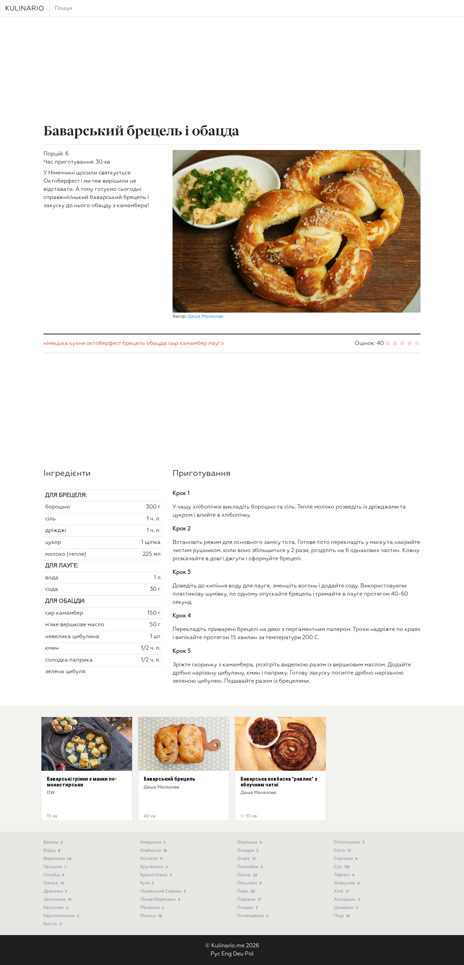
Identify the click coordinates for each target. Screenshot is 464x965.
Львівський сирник (162, 891)
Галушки (54, 867)
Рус (215, 954)
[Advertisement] (232, 71)
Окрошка (249, 842)
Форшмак (347, 883)
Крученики (154, 867)
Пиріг (246, 891)
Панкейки (250, 867)
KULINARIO (24, 8)
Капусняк (55, 907)
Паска (247, 875)
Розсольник (349, 842)
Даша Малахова (206, 316)
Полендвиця (252, 916)
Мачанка (152, 907)
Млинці (151, 916)
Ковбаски (153, 850)
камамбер (193, 343)
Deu (238, 954)
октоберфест (103, 343)
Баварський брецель (169, 779)
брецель (133, 343)
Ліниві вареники (160, 899)
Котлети (151, 858)
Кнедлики (153, 842)
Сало (342, 850)
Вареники (57, 858)
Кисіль (52, 924)
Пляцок (247, 907)
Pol (249, 954)
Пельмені (249, 883)
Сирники (345, 858)
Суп (341, 867)
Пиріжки (249, 899)
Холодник (347, 899)
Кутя (147, 883)
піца (342, 916)
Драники (55, 891)
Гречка (53, 883)
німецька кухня (64, 343)
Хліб (341, 891)
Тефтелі (344, 875)
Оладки (247, 850)
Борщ (51, 850)
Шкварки (346, 907)
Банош (53, 842)
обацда (156, 343)
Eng (226, 954)
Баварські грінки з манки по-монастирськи (82, 781)
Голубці (53, 875)
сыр (173, 343)
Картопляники (61, 916)
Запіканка (57, 899)
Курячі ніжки (156, 875)
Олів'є (246, 858)
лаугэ (216, 343)
